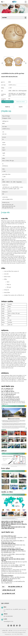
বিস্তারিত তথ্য (7, 106)
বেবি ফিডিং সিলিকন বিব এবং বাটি (8, 590)
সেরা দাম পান (7, 101)
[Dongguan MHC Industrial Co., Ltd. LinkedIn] (14, 625)
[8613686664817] (17, 625)
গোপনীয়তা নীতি (4, 630)
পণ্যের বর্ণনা (20, 106)
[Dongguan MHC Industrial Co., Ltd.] (14, 2)
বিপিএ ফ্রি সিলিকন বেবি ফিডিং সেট (15, 586)
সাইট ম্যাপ (10, 630)
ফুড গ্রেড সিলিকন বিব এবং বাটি (8, 593)
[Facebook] (11, 625)
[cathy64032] (20, 625)
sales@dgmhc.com (8, 621)
